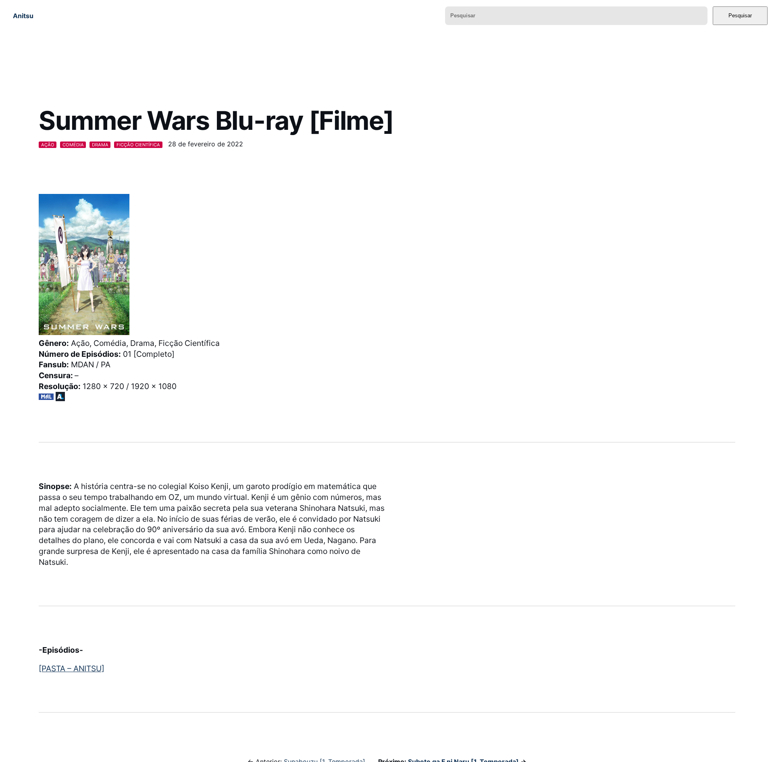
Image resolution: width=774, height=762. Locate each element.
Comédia (73, 145)
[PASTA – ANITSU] (71, 668)
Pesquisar (740, 15)
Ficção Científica (138, 145)
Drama (100, 145)
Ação (47, 145)
